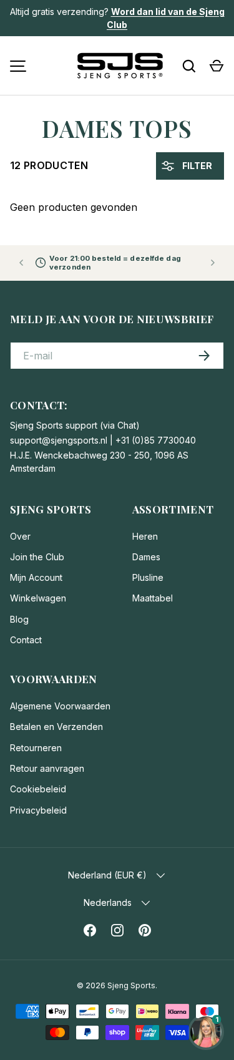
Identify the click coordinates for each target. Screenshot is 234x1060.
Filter (196, 165)
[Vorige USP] (21, 262)
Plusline (147, 577)
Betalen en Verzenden (56, 726)
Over (20, 536)
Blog (19, 619)
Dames (146, 557)
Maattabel (152, 598)
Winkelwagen (38, 598)
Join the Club (37, 557)
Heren (145, 536)
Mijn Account (36, 577)
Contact (26, 640)
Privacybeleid (38, 810)
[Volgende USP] (213, 262)
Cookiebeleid (38, 789)
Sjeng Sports (131, 985)
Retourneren (36, 747)
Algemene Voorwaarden (60, 706)
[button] (216, 66)
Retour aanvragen (47, 768)
